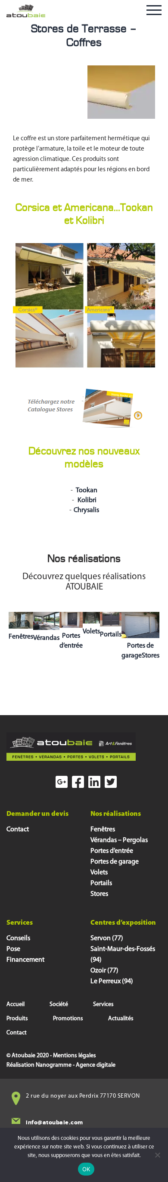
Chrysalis (86, 510)
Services (103, 1004)
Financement (25, 960)
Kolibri (86, 500)
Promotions (68, 1018)
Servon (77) (106, 938)
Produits (17, 1018)
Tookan (86, 490)
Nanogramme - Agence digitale (75, 1065)
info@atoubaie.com (54, 1122)
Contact (17, 829)
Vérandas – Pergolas (119, 840)
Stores (99, 894)
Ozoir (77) (104, 970)
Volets (91, 631)
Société (59, 1004)
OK (86, 1169)
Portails (110, 634)
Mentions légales (74, 1055)
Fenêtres (21, 636)
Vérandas (46, 638)
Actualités (121, 1018)
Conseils (18, 938)
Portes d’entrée (111, 851)
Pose (13, 949)
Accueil (15, 1004)
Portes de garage (114, 861)
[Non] (157, 1155)
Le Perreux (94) (111, 981)
